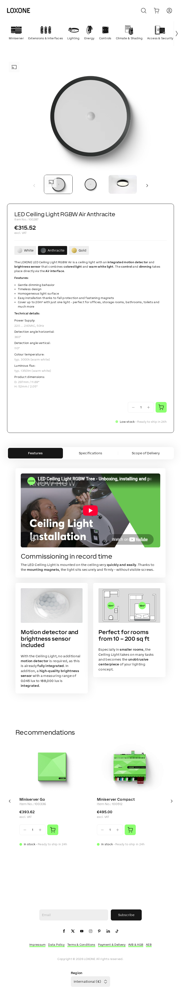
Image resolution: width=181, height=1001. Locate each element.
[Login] (169, 10)
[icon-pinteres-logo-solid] (99, 931)
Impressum (37, 944)
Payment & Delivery (112, 944)
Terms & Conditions (81, 944)
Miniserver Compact (116, 799)
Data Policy (56, 944)
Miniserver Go (32, 799)
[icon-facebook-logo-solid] (64, 931)
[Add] (52, 829)
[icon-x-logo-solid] (73, 931)
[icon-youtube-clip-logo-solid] (81, 931)
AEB (149, 944)
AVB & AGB (135, 944)
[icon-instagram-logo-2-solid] (90, 931)
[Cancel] (143, 10)
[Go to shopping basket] (156, 10)
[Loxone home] (18, 10)
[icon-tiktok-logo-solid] (117, 931)
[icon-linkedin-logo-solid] (108, 931)
